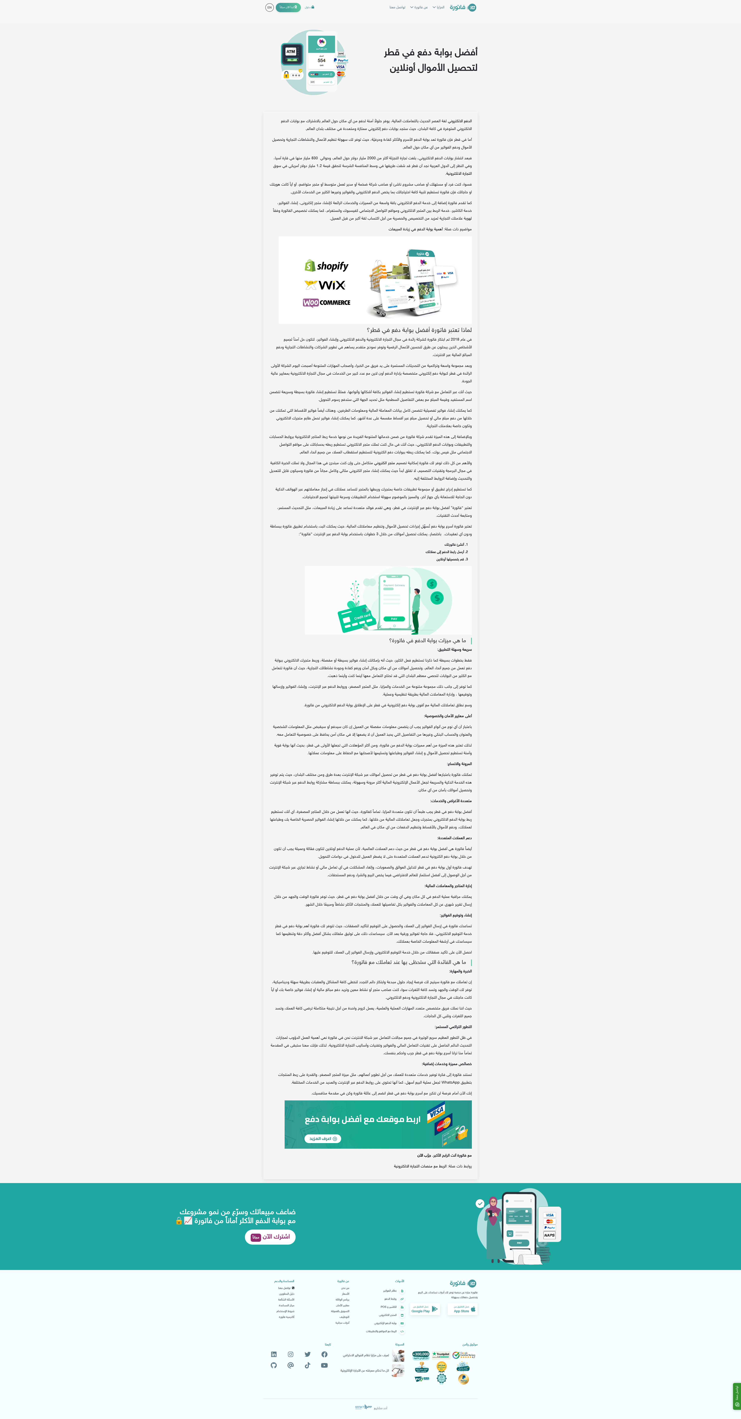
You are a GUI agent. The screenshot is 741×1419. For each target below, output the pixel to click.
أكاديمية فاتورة (286, 1317)
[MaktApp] (363, 1407)
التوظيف (344, 1317)
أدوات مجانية (342, 1323)
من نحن (345, 1288)
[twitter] (308, 1354)
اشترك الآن (271, 1237)
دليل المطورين (286, 1294)
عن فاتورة (421, 7)
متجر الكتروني (384, 463)
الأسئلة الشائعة (286, 1299)
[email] (291, 1365)
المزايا (440, 7)
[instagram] (290, 1354)
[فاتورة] (463, 7)
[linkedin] (274, 1354)
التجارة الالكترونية (459, 173)
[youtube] (324, 1365)
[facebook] (324, 1354)
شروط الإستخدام (285, 1311)
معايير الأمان (342, 1305)
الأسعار (345, 1294)
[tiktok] (307, 1365)
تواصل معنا (397, 7)
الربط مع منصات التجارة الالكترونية (420, 1166)
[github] (274, 1365)
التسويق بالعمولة (340, 1311)
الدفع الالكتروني (460, 121)
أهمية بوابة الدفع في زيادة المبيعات (416, 229)
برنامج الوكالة (342, 1299)
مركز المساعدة (286, 1305)
